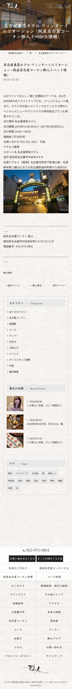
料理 (11, 365)
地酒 (10, 488)
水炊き (12, 341)
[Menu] (67, 6)
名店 (20, 480)
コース (12, 329)
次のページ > (59, 285)
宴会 (36, 480)
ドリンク (14, 353)
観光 (10, 473)
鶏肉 (52, 480)
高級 (28, 480)
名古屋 (35, 473)
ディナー (13, 335)
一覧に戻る (36, 285)
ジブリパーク (22, 473)
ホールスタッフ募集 (19, 359)
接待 (44, 480)
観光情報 (7, 272)
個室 (60, 480)
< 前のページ (13, 285)
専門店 (11, 480)
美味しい (52, 473)
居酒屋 (12, 323)
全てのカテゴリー (18, 311)
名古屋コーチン (17, 317)
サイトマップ (54, 656)
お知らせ (14, 347)
